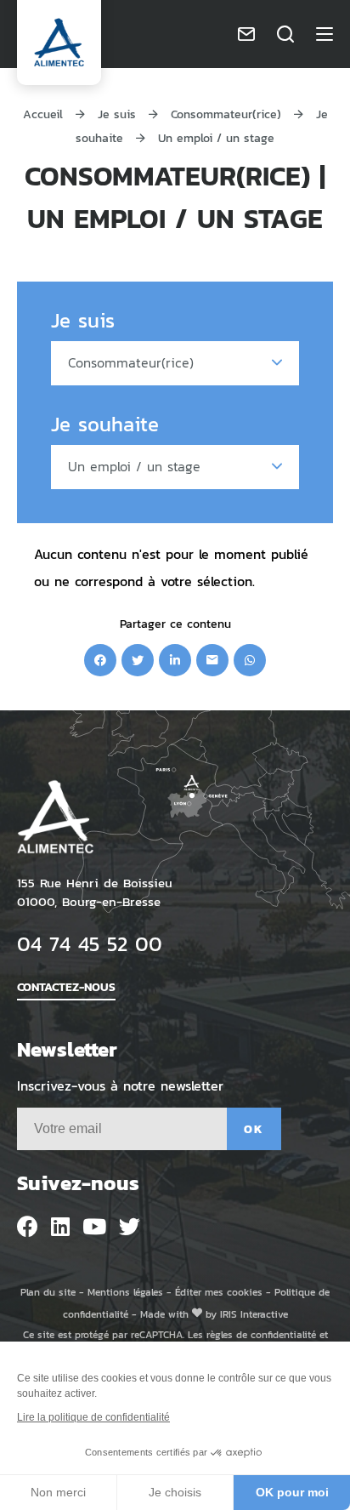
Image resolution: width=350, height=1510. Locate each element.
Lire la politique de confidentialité (93, 1417)
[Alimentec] (59, 42)
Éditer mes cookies (218, 1292)
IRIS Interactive (254, 1314)
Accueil (43, 114)
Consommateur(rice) (226, 114)
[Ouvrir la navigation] (324, 34)
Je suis (117, 114)
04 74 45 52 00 (89, 943)
